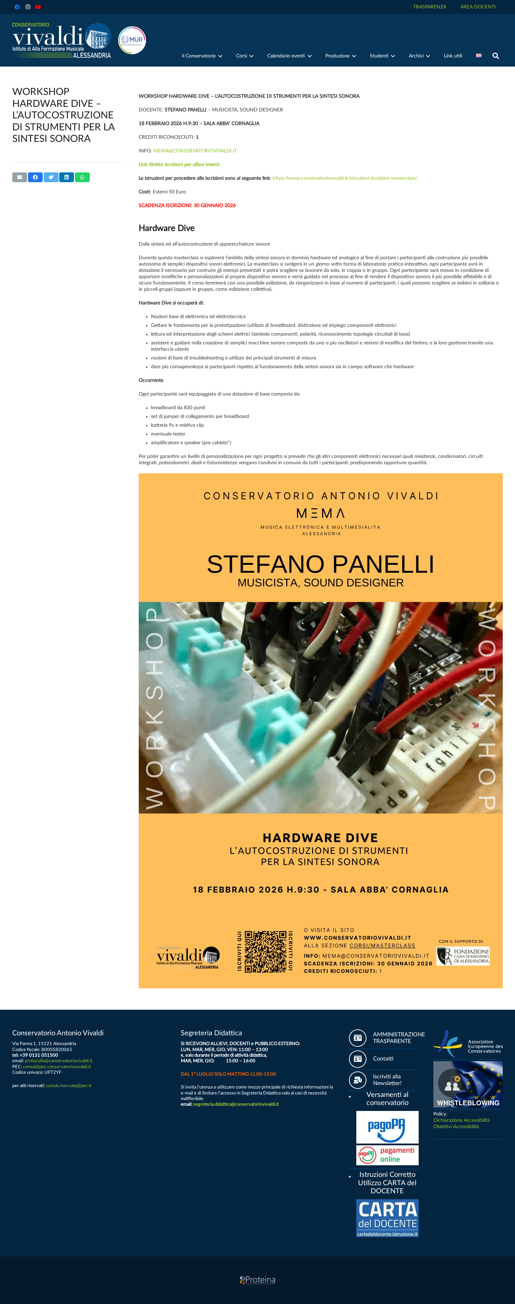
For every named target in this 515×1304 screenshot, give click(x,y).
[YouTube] (38, 7)
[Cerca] (496, 56)
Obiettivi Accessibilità (456, 1126)
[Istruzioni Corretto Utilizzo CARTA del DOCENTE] (352, 1175)
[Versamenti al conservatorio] (352, 1095)
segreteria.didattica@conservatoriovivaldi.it (236, 1104)
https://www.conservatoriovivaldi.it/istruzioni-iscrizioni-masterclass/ (345, 178)
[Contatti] (361, 1059)
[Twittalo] (51, 177)
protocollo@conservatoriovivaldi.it (58, 1061)
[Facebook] (17, 7)
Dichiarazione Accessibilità (461, 1120)
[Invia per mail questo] (19, 177)
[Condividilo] (35, 177)
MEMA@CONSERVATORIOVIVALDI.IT (195, 151)
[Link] (61, 40)
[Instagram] (28, 7)
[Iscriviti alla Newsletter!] (361, 1080)
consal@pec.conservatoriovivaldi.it (57, 1067)
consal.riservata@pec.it (68, 1086)
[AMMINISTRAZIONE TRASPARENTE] (361, 1038)
